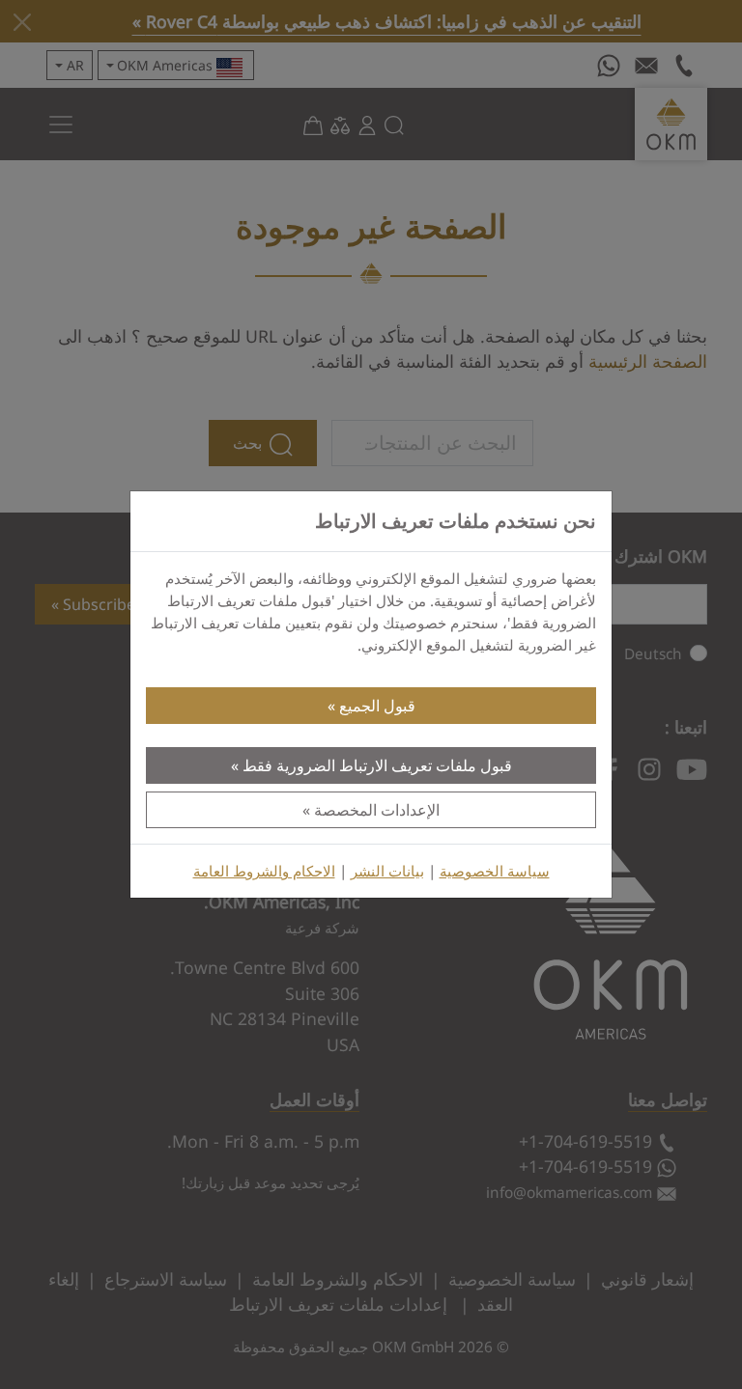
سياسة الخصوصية (495, 871)
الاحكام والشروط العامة (264, 871)
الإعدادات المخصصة (377, 809)
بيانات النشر (387, 871)
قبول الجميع (377, 705)
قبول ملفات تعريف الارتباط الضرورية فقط (377, 765)
